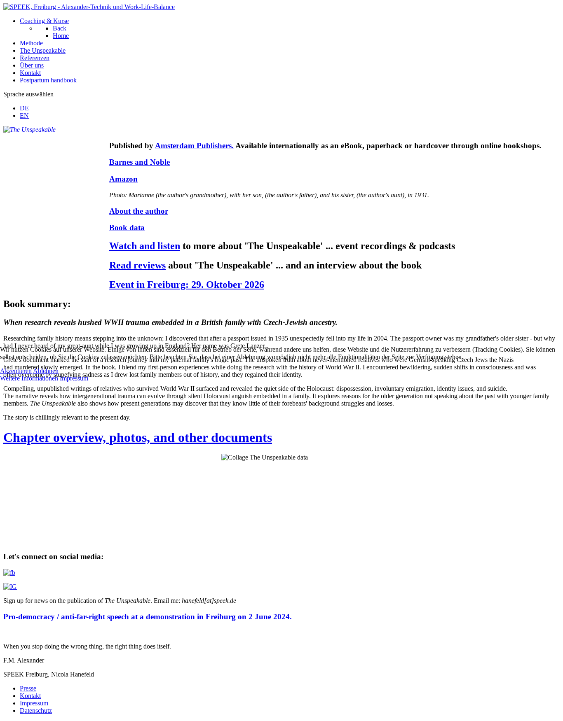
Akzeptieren (16, 370)
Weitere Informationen (29, 378)
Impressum (74, 378)
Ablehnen (46, 370)
